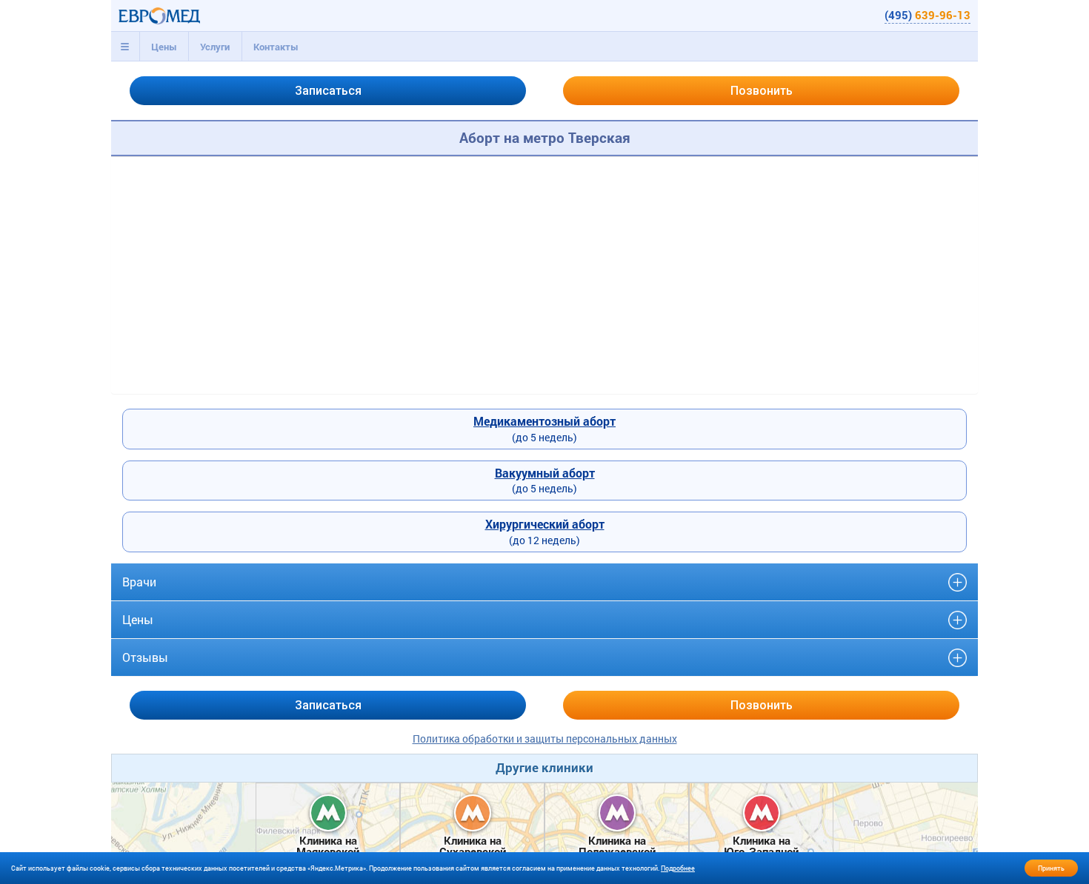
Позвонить (761, 91)
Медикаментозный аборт (544, 421)
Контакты (276, 46)
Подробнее (678, 868)
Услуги (215, 46)
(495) (927, 14)
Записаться (328, 91)
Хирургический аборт (545, 524)
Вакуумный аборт (545, 472)
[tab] (125, 46)
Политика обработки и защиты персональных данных (545, 738)
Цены (164, 46)
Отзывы (145, 657)
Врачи (139, 581)
